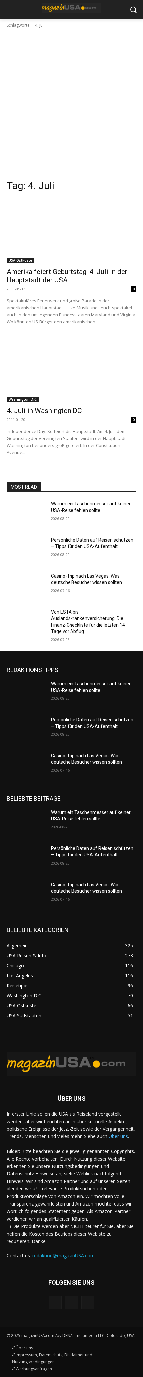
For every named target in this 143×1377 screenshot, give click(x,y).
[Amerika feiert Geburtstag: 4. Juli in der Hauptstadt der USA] (71, 230)
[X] (87, 1302)
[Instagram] (71, 1302)
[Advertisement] (71, 104)
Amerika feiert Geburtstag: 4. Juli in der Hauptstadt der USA (67, 276)
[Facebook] (55, 1302)
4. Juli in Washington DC (44, 411)
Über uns (118, 1136)
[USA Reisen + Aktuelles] (71, 8)
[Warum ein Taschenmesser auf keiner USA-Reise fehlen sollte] (26, 514)
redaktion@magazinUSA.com (63, 1255)
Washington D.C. (23, 399)
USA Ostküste (20, 260)
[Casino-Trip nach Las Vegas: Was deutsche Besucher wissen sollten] (26, 586)
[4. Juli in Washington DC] (71, 369)
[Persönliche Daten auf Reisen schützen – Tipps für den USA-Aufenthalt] (26, 550)
